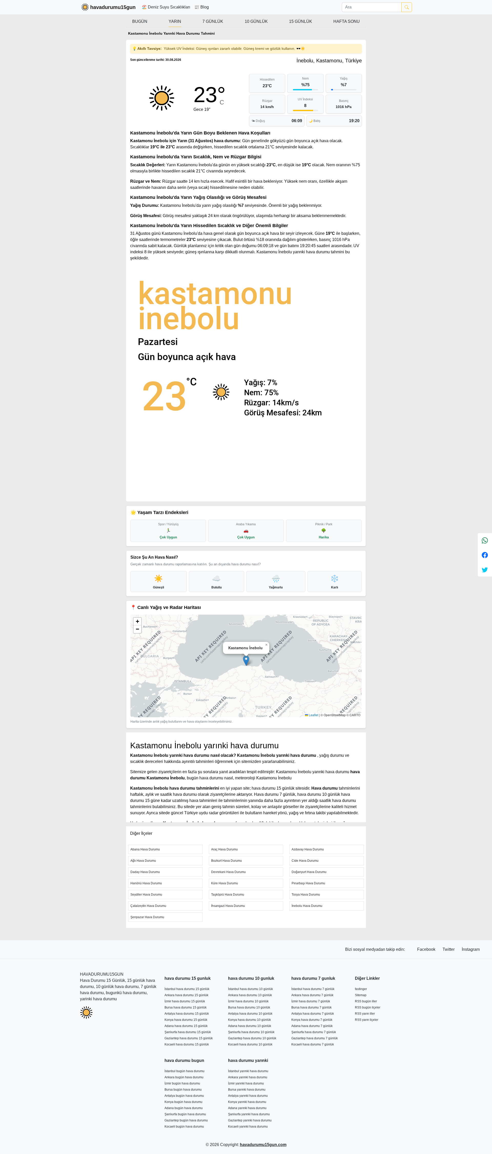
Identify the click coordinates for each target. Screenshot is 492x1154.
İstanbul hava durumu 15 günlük (187, 989)
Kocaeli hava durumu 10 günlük (250, 1044)
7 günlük (212, 21)
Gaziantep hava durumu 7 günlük (314, 1038)
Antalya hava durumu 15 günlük (187, 1013)
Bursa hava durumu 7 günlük (311, 1007)
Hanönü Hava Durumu (146, 883)
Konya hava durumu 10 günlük (249, 1020)
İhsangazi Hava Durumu (228, 906)
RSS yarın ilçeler (366, 1020)
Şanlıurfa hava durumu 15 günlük (188, 1032)
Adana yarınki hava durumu (247, 1108)
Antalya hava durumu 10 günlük (250, 1013)
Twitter (449, 949)
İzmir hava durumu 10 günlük (248, 1001)
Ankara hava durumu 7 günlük (312, 995)
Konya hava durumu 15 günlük (186, 1020)
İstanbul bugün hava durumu (184, 1071)
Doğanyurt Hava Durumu (309, 872)
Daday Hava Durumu (145, 872)
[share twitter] (485, 569)
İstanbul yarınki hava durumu (248, 1071)
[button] (246, 660)
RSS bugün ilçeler (367, 1007)
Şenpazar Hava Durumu (147, 917)
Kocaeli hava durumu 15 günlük (187, 1044)
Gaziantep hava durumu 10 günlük (252, 1038)
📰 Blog (201, 7)
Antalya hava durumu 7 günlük (312, 1013)
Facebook (426, 949)
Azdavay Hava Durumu (308, 849)
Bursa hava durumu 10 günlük (249, 1007)
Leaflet (313, 715)
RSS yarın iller (365, 1013)
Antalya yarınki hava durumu (248, 1096)
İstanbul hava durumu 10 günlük (250, 989)
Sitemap (360, 995)
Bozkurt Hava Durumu (226, 860)
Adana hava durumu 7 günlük (312, 1026)
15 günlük (300, 21)
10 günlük (256, 21)
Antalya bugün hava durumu (184, 1096)
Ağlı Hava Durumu (143, 860)
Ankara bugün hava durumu (184, 1077)
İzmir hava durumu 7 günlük (310, 1001)
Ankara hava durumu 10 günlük (250, 995)
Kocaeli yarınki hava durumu (248, 1126)
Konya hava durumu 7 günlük (311, 1020)
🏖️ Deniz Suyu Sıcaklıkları (166, 7)
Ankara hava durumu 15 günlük (186, 995)
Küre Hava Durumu (224, 883)
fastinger (361, 989)
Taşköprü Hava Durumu (227, 894)
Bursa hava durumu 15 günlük (186, 1007)
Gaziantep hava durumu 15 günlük (189, 1038)
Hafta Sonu (346, 21)
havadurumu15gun (113, 7)
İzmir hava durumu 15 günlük (185, 1001)
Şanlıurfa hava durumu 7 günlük (313, 1032)
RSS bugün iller (366, 1001)
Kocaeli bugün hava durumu (184, 1126)
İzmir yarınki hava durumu (246, 1083)
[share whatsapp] (485, 540)
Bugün (139, 21)
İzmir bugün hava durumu (182, 1083)
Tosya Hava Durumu (306, 894)
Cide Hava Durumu (305, 860)
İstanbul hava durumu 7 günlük (312, 989)
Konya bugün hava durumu (183, 1102)
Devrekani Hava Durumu (228, 872)
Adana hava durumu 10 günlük (249, 1026)
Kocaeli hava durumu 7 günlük (312, 1044)
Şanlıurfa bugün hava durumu (185, 1114)
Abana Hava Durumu (145, 849)
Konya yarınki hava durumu (247, 1102)
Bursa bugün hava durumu (183, 1089)
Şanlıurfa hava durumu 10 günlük (251, 1032)
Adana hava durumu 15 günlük (186, 1026)
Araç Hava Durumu (224, 849)
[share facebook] (485, 555)
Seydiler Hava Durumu (146, 894)
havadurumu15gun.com (263, 1144)
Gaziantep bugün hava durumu (186, 1120)
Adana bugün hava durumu (184, 1108)
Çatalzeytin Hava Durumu (148, 906)
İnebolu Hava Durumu (307, 906)
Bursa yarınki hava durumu (246, 1089)
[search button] (406, 7)
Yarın (175, 21)
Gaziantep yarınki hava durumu (250, 1120)
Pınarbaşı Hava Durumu (308, 883)
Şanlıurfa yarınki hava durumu (249, 1114)
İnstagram (471, 949)
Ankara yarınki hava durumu (247, 1077)
